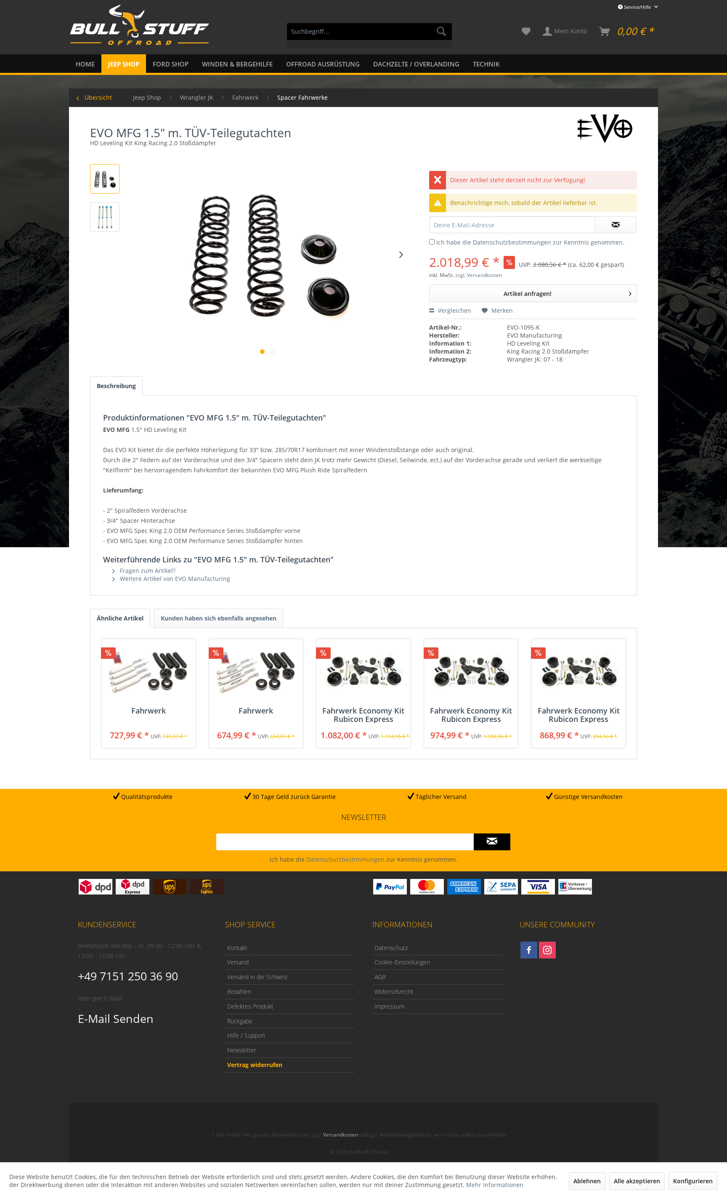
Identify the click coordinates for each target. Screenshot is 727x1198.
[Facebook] (528, 950)
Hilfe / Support (246, 1035)
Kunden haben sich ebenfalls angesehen (218, 618)
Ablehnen (587, 1181)
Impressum (389, 1006)
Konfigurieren (693, 1181)
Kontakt (237, 948)
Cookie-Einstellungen (402, 962)
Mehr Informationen (494, 1185)
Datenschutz (391, 948)
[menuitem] (369, 35)
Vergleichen (453, 310)
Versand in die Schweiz (257, 977)
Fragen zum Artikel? (146, 571)
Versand (238, 962)
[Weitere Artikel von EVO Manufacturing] (605, 129)
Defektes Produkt (250, 1006)
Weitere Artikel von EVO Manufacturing (174, 579)
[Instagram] (547, 950)
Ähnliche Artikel (120, 618)
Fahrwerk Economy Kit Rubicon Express (363, 714)
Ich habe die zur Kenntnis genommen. (530, 242)
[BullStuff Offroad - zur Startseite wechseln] (139, 30)
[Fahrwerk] (148, 672)
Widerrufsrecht (394, 992)
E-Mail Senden (116, 1018)
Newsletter (241, 1050)
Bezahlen (239, 992)
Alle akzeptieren (637, 1181)
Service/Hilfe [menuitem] (637, 7)
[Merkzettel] (526, 31)
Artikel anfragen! (528, 294)
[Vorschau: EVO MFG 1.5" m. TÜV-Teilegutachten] (104, 179)
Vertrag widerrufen (254, 1065)
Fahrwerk (148, 711)
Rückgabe (239, 1021)
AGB (380, 977)
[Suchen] (441, 31)
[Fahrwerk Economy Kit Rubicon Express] (363, 672)
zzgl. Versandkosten (478, 275)
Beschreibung (116, 386)
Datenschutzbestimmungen (512, 242)
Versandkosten (340, 1134)
